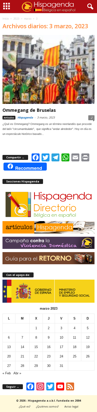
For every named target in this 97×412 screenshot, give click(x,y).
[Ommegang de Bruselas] (48, 69)
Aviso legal (71, 406)
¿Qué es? (24, 406)
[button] (89, 6)
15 (36, 347)
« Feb (6, 373)
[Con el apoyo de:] (48, 291)
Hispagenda (25, 117)
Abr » (17, 373)
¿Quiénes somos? (47, 406)
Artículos (9, 117)
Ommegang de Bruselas (29, 110)
